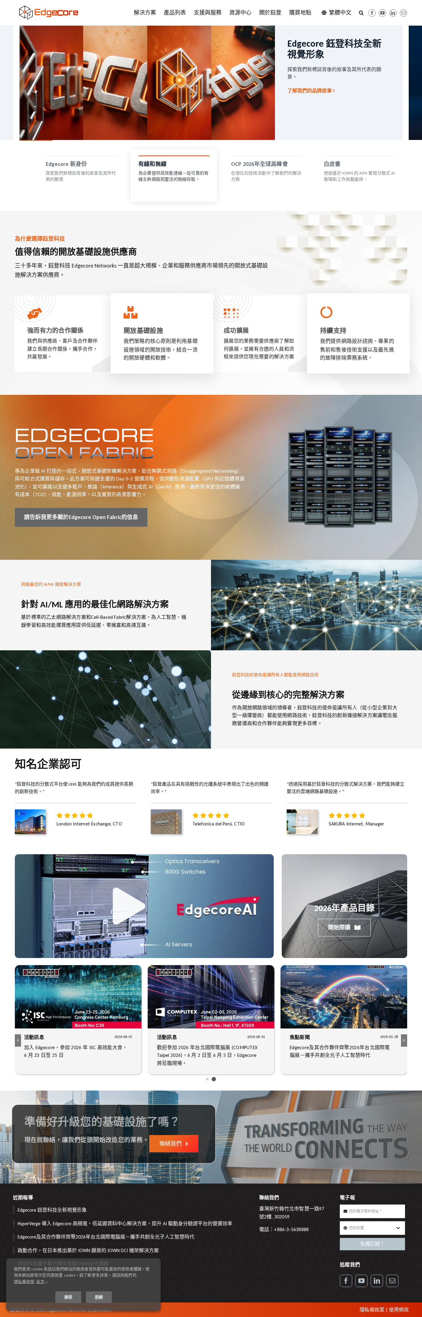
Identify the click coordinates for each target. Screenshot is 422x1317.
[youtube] (382, 13)
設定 (40, 1281)
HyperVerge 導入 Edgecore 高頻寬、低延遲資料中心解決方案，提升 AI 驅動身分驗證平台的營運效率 (125, 1223)
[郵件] (403, 13)
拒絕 (99, 1297)
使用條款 (399, 1310)
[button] (361, 12)
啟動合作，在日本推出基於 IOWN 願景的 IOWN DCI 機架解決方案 (88, 1250)
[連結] (393, 13)
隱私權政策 (372, 1310)
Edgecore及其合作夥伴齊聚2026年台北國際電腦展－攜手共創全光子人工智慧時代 (106, 1237)
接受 (68, 1297)
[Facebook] (372, 13)
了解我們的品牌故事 (311, 91)
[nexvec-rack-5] (339, 428)
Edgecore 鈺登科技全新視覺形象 (52, 1210)
